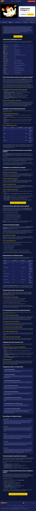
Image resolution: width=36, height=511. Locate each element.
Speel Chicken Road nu (18, 36)
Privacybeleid (14, 505)
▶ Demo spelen (23, 14)
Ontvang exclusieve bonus (31, 1)
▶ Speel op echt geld (30, 14)
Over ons (25, 505)
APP (14, 1)
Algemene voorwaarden (20, 505)
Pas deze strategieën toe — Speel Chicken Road (18, 202)
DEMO (12, 1)
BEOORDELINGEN (18, 1)
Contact (28, 505)
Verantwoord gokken (9, 505)
